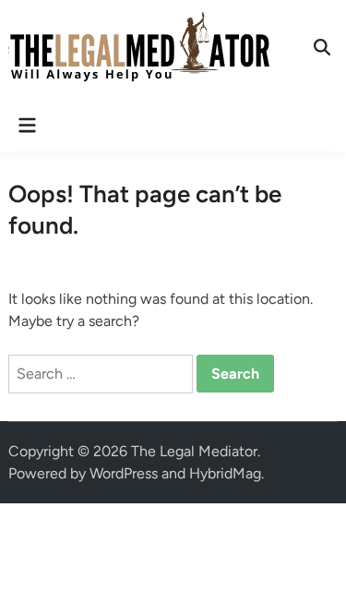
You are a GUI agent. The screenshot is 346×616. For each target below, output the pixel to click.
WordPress (123, 473)
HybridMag (225, 473)
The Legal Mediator (194, 451)
